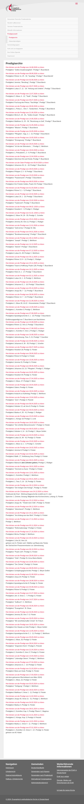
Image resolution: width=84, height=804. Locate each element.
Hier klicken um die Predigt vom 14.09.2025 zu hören (25, 307)
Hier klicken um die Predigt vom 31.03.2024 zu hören (25, 668)
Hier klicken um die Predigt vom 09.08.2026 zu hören (25, 73)
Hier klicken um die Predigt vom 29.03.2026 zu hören (25, 169)
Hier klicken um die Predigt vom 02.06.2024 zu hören (25, 612)
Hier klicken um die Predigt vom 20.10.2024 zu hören (25, 538)
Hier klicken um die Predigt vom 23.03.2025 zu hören (25, 416)
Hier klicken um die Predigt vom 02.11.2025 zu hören (25, 275)
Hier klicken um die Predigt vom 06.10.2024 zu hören (25, 549)
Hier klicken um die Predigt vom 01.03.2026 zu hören (25, 188)
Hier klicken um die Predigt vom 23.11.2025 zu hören (25, 263)
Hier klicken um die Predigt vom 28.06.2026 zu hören (25, 106)
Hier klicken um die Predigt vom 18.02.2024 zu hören (25, 690)
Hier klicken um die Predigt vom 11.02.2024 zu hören (25, 696)
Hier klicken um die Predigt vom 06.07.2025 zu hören (25, 347)
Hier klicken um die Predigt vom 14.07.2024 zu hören (25, 599)
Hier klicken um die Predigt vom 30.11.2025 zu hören (25, 257)
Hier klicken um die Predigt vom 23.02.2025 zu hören (25, 441)
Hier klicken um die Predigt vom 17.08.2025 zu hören (25, 328)
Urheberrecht (10, 771)
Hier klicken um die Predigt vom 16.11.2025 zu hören (25, 269)
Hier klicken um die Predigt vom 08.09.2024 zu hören (25, 568)
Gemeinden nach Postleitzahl (42, 775)
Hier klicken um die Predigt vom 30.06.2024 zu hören (25, 606)
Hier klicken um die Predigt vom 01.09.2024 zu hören (25, 574)
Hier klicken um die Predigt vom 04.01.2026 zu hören (25, 232)
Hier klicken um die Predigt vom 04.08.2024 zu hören (25, 587)
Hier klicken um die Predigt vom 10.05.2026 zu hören (25, 137)
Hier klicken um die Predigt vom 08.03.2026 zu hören (25, 181)
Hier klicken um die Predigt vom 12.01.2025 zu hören (25, 473)
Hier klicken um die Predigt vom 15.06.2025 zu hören (25, 360)
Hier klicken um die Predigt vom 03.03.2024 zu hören (25, 684)
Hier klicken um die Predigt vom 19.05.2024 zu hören (25, 624)
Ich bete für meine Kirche (66, 790)
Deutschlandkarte (37, 768)
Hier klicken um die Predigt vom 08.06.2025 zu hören (25, 366)
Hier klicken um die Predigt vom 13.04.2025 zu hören (25, 397)
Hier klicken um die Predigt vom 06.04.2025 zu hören (25, 404)
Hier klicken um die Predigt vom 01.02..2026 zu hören (25, 213)
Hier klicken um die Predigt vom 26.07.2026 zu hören (25, 86)
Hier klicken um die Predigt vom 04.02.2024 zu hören (25, 702)
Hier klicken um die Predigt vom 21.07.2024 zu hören (25, 593)
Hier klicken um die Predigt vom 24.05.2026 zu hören (25, 131)
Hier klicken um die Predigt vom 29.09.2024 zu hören (25, 555)
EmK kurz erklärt (63, 776)
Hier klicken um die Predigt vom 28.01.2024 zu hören (25, 709)
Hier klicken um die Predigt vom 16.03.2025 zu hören (25, 422)
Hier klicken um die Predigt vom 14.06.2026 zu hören (25, 119)
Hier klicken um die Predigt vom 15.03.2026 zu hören (25, 175)
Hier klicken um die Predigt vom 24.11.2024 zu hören (25, 513)
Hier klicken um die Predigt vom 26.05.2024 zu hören (25, 618)
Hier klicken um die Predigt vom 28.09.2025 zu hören (25, 294)
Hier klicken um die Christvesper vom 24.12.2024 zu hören (27, 491)
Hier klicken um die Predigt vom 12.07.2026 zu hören (25, 94)
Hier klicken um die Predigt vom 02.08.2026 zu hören (25, 80)
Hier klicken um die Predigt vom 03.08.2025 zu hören (25, 341)
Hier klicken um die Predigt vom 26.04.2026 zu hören (25, 144)
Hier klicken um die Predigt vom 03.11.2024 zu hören (25, 525)
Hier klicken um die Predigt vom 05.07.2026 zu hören (25, 100)
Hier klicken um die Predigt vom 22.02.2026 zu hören (25, 194)
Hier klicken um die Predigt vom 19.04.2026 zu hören (25, 150)
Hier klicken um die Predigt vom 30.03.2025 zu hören (25, 410)
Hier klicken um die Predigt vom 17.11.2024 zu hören (25, 519)
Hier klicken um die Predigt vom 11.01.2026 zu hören (25, 225)
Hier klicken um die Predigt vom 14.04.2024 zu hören (25, 656)
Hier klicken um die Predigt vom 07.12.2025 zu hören (25, 250)
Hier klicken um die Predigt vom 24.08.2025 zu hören (25, 322)
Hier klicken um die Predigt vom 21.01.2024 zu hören (25, 715)
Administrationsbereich (39, 783)
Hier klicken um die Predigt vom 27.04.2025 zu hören (25, 378)
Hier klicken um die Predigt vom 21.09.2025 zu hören (25, 301)
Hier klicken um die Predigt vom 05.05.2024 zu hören (25, 637)
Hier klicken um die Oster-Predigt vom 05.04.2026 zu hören (27, 163)
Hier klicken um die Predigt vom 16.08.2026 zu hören (25, 67)
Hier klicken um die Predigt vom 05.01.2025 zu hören (25, 479)
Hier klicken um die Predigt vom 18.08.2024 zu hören (25, 581)
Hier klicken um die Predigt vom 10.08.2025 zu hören (25, 334)
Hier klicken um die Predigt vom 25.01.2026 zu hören (25, 219)
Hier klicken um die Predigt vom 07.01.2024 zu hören (25, 727)
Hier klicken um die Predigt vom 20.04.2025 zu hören (25, 385)
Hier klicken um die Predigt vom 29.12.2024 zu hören (25, 485)
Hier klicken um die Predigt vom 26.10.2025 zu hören (25, 282)
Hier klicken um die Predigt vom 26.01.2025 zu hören (25, 460)
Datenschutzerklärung (14, 775)
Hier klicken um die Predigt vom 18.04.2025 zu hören (25, 391)
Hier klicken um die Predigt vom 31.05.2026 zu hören (25, 125)
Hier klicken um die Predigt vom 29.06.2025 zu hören (25, 353)
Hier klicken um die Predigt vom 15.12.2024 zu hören (25, 500)
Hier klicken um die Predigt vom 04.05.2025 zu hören (25, 372)
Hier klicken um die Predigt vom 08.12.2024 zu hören (25, 506)
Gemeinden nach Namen (40, 771)
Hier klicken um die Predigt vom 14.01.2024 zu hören (25, 721)
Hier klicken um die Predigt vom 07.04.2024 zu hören (25, 662)
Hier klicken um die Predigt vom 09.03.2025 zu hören (25, 429)
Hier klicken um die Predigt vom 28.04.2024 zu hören (25, 643)
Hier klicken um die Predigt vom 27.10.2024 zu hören (25, 532)
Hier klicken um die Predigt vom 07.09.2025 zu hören (25, 313)
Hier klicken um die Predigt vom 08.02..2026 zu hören (25, 207)
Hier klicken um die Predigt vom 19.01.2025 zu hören (25, 466)
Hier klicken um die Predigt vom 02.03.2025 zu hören (25, 435)
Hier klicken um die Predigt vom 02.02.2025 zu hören (25, 454)
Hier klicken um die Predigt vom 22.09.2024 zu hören (25, 562)
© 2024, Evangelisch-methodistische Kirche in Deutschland (27, 799)
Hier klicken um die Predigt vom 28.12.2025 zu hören (25, 238)
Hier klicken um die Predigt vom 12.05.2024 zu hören (25, 631)
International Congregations (41, 779)
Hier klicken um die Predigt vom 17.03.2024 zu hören (25, 675)
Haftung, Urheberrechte (14, 779)
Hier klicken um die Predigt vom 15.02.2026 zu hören (25, 200)
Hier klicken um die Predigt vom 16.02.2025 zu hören (25, 447)
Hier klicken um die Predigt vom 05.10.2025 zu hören (25, 288)
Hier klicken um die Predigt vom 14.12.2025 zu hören (25, 244)
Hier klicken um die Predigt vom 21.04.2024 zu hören (25, 650)
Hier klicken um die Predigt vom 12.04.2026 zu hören (25, 156)
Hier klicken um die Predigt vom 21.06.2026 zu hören (25, 112)
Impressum (10, 768)
